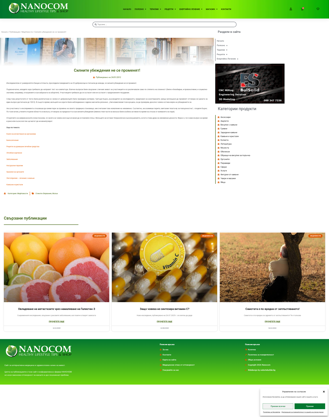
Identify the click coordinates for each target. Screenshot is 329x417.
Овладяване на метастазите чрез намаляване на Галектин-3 (56, 308)
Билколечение (12, 140)
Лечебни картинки (14, 153)
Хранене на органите (15, 172)
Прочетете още (56, 321)
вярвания (47, 193)
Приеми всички (278, 406)
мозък (55, 193)
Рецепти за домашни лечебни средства (22, 146)
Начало (4, 32)
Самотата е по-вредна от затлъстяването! (272, 308)
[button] (324, 391)
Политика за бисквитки (271, 412)
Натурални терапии (14, 166)
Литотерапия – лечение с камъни (20, 178)
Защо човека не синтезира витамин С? (164, 308)
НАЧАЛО (127, 9)
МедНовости (27, 32)
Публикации (14, 32)
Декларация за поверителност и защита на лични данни (302, 412)
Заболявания (12, 159)
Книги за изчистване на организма (21, 134)
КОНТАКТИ (226, 9)
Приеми (310, 406)
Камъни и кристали (14, 185)
